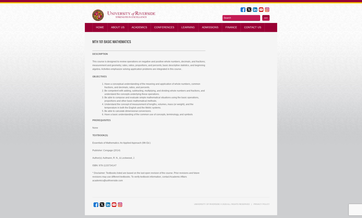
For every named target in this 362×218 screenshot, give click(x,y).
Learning (188, 27)
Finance (231, 27)
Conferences (164, 27)
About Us (117, 27)
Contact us (252, 27)
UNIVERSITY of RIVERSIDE (207, 204)
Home (100, 27)
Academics (139, 27)
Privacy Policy (262, 204)
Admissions (210, 27)
